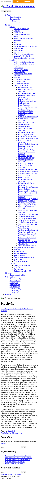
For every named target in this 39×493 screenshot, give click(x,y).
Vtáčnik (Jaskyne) (24, 240)
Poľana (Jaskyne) (24, 189)
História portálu (15, 19)
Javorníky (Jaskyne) (25, 126)
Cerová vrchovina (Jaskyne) (27, 107)
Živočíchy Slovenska (21, 261)
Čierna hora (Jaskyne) (25, 111)
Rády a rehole (18, 48)
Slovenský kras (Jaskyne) (27, 203)
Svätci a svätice (19, 52)
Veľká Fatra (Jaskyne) (25, 232)
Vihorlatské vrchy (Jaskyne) (27, 236)
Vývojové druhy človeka (22, 56)
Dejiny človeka (19, 33)
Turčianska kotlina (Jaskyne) (28, 230)
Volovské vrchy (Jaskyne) (27, 238)
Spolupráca (13, 21)
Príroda (12, 60)
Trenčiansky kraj (15, 289)
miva (2, 309)
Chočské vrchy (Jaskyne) (26, 122)
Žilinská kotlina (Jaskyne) (27, 246)
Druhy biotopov (19, 72)
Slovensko (8, 273)
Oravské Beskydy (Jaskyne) (27, 173)
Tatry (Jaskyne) (23, 226)
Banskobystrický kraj (17, 279)
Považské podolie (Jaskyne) (27, 191)
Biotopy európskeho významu (24, 62)
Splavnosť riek (19, 269)
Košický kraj (14, 283)
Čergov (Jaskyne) (24, 109)
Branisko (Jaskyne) (24, 99)
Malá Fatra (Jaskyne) (25, 156)
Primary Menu (6, 11)
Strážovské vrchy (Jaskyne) (27, 218)
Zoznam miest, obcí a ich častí (24, 58)
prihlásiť (4, 443)
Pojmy (7, 25)
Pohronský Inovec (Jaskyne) (28, 187)
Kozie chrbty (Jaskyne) (26, 134)
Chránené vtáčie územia (22, 83)
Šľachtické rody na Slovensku (24, 54)
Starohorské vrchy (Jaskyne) (28, 214)
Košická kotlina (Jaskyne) (27, 132)
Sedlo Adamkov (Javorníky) (14, 464)
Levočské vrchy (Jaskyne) (27, 150)
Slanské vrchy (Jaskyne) (26, 201)
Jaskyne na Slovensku (21, 85)
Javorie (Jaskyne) (24, 124)
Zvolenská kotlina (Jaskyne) (27, 242)
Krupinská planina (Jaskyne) (28, 138)
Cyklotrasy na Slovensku (22, 265)
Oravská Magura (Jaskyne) (27, 169)
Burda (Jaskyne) (23, 103)
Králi (15, 42)
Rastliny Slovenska (20, 253)
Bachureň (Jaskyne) (25, 87)
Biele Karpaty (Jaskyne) (26, 93)
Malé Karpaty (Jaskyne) (26, 158)
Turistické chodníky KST (22, 271)
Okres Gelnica (12, 431)
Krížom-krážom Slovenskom (11, 474)
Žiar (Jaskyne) (23, 244)
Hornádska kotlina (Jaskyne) (28, 117)
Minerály (17, 249)
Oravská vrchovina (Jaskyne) (28, 171)
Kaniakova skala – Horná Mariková (17, 460)
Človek (12, 27)
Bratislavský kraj (15, 281)
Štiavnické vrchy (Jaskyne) (27, 224)
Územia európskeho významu (24, 257)
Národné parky (19, 251)
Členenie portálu (15, 17)
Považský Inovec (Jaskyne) (27, 193)
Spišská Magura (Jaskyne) (27, 205)
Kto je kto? (17, 44)
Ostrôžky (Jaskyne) (24, 175)
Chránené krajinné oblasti (22, 79)
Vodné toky (18, 259)
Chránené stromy (20, 81)
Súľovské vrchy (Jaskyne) (27, 220)
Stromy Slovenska (20, 255)
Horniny (17, 77)
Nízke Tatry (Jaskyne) (25, 163)
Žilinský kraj (14, 292)
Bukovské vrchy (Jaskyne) (27, 101)
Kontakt (8, 294)
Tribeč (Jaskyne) (23, 228)
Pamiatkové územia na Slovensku (25, 46)
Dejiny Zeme (18, 68)
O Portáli (8, 15)
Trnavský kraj (14, 291)
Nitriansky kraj (15, 285)
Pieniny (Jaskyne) (24, 177)
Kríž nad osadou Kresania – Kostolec (18, 456)
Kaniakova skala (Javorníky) (15, 462)
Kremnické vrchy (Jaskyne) (27, 136)
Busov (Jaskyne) (24, 105)
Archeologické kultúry (21, 29)
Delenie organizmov (21, 70)
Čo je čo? (17, 31)
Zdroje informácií (15, 23)
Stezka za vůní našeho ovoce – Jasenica (18, 458)
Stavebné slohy (19, 50)
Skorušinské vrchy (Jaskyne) (28, 199)
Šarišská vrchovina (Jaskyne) (28, 222)
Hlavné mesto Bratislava (18, 275)
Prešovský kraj (15, 287)
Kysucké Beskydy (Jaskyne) (28, 144)
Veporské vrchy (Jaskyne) (27, 234)
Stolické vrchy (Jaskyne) (26, 216)
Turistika (12, 263)
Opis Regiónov (10, 277)
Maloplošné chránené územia (24, 248)
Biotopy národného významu (24, 64)
